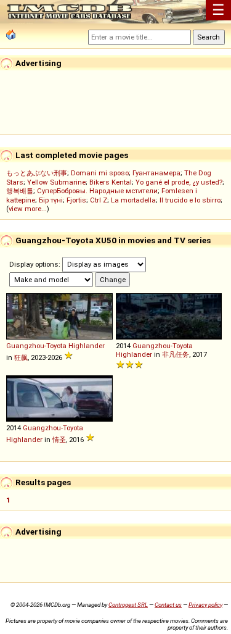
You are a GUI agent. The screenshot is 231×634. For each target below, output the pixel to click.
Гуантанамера (156, 173)
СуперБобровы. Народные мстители (97, 190)
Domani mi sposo (100, 173)
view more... (28, 208)
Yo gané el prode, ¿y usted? (179, 182)
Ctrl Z (98, 200)
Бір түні (51, 200)
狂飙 (21, 357)
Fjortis (76, 200)
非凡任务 (175, 354)
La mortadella (133, 200)
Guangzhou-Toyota (36, 345)
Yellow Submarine (56, 182)
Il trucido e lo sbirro (190, 200)
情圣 (59, 439)
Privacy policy (205, 604)
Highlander (86, 345)
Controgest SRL (128, 604)
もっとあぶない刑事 (36, 173)
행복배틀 (19, 190)
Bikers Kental (110, 182)
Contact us (168, 604)
